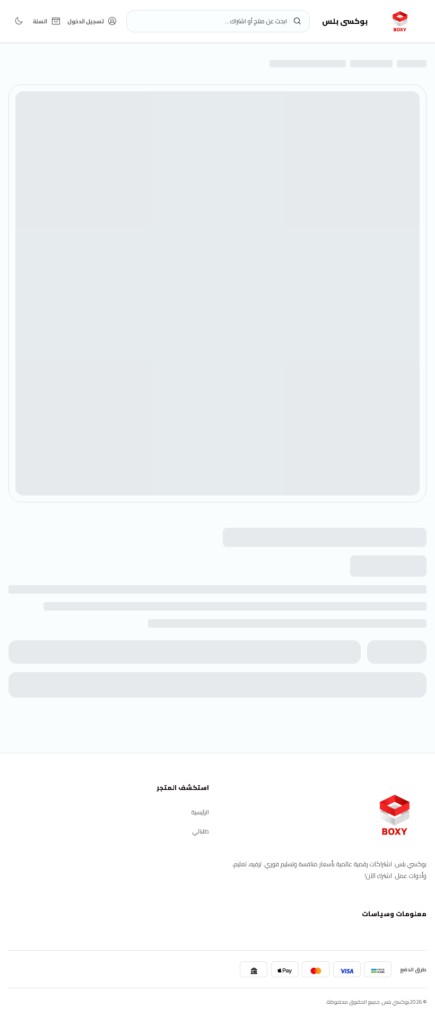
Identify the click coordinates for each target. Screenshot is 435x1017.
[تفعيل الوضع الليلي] (18, 21)
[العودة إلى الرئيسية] (395, 815)
